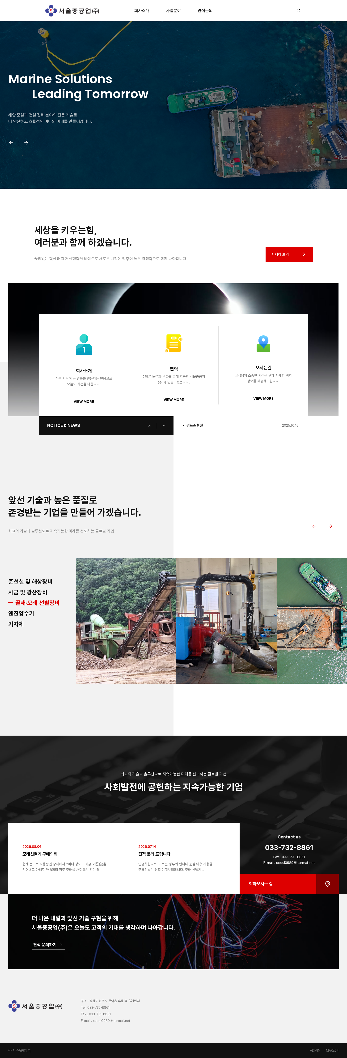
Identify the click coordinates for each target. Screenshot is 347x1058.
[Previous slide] (314, 526)
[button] (11, 143)
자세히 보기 (280, 254)
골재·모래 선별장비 (30, 602)
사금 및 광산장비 (27, 592)
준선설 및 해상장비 (30, 581)
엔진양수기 (28, 613)
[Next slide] (330, 526)
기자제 (16, 624)
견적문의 (205, 10)
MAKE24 (332, 1050)
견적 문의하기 (45, 944)
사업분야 (173, 10)
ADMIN (315, 1050)
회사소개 (141, 10)
